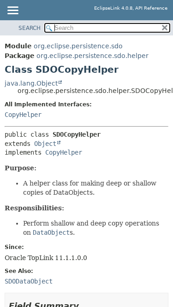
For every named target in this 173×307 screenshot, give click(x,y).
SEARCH (29, 28)
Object (45, 143)
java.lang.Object (31, 83)
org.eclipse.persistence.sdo (78, 46)
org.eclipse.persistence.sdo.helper (92, 55)
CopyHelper (23, 114)
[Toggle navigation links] (12, 11)
